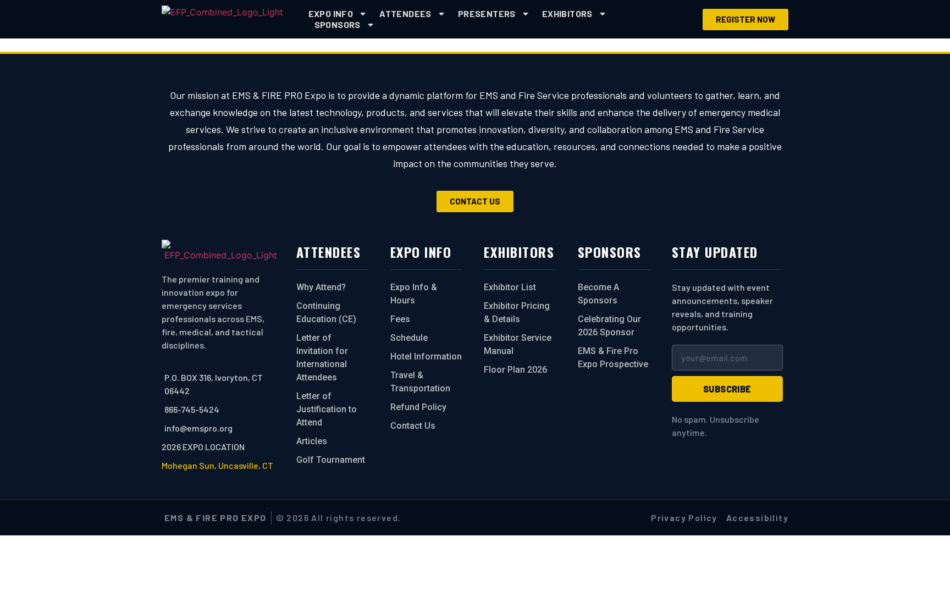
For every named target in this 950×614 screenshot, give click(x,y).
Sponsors (337, 24)
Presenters (487, 13)
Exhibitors (567, 13)
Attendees (405, 13)
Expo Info (331, 13)
